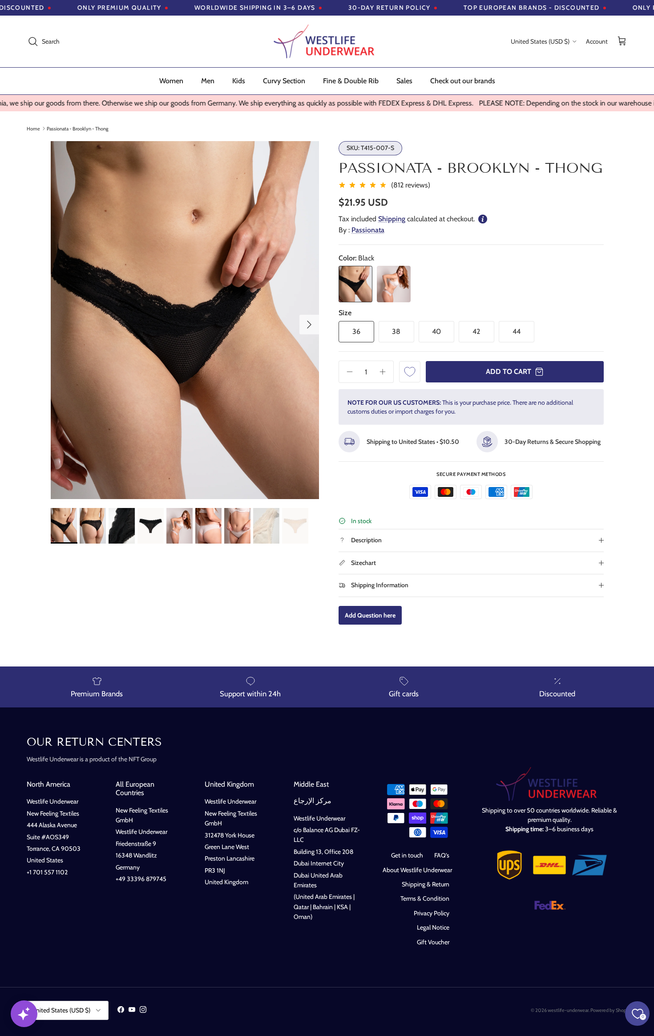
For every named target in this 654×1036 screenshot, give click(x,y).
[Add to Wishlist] (409, 371)
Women (171, 81)
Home (33, 128)
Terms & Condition (424, 898)
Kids (238, 81)
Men (207, 81)
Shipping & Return (425, 884)
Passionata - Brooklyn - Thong (77, 128)
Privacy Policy (431, 913)
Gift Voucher (433, 942)
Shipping (391, 219)
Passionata (367, 230)
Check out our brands (462, 81)
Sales (404, 81)
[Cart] (622, 42)
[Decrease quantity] (346, 371)
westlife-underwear (568, 1010)
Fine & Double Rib (351, 81)
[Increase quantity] (385, 371)
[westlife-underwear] (327, 41)
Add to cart (508, 371)
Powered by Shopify (611, 1010)
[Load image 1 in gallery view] (185, 320)
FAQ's (441, 855)
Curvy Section (284, 81)
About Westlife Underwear (417, 870)
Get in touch (407, 855)
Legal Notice (433, 927)
